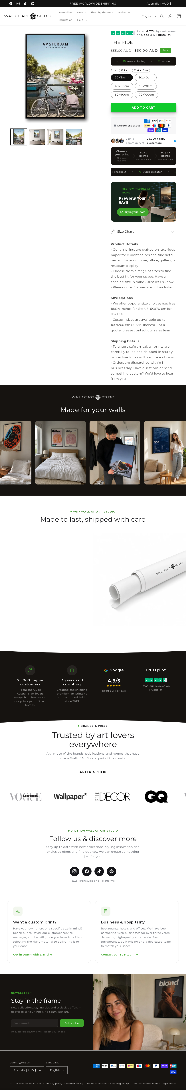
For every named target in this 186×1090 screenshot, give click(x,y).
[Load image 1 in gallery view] (19, 137)
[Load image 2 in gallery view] (37, 137)
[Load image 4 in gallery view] (74, 137)
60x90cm (122, 94)
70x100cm (146, 94)
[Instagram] (74, 871)
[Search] (162, 16)
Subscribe (72, 1023)
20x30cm (122, 77)
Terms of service (97, 1083)
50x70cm (146, 86)
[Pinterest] (111, 871)
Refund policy (74, 1083)
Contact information (145, 1083)
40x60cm (122, 86)
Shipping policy (119, 1083)
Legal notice (168, 1083)
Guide (124, 70)
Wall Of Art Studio (30, 1083)
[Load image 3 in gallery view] (55, 137)
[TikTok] (99, 871)
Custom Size (141, 70)
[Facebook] (87, 871)
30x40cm (146, 77)
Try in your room (135, 211)
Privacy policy (53, 1083)
